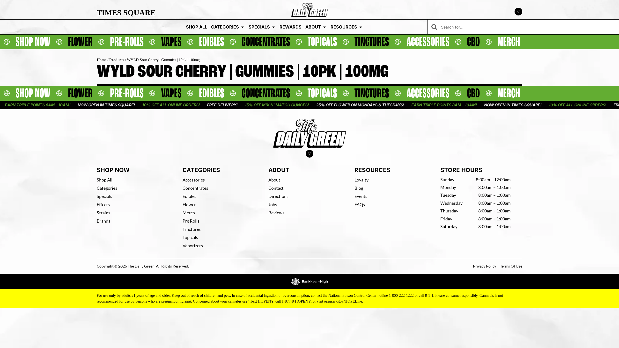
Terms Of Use (511, 266)
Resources (344, 26)
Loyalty (361, 179)
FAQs (359, 204)
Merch (189, 212)
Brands (103, 221)
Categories (225, 26)
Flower (189, 204)
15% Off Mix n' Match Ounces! (263, 104)
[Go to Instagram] (518, 11)
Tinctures (192, 229)
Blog (358, 188)
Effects (103, 204)
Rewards (291, 26)
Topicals (190, 237)
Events (360, 196)
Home (101, 60)
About (313, 26)
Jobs (272, 204)
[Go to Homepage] (309, 133)
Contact (276, 188)
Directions (278, 196)
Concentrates (195, 188)
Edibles (189, 196)
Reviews (276, 212)
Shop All (196, 26)
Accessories (194, 179)
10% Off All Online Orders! (157, 104)
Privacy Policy (484, 266)
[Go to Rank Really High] (309, 281)
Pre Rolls (191, 221)
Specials (259, 26)
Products (116, 60)
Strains (103, 212)
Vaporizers (193, 245)
